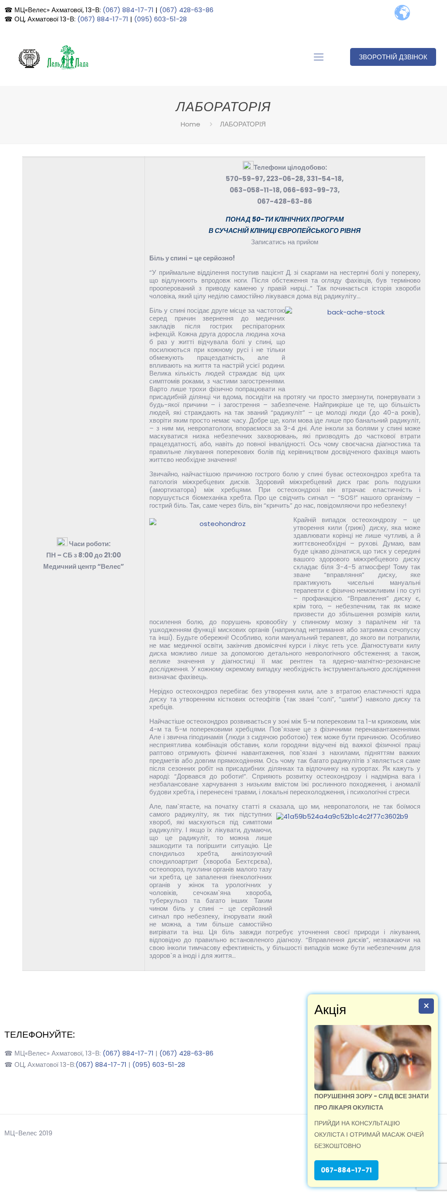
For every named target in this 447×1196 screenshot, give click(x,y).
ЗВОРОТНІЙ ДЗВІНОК (393, 57)
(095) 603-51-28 (160, 19)
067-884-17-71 (346, 1170)
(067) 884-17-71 (128, 9)
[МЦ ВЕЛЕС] (52, 57)
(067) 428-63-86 (186, 9)
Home (190, 124)
